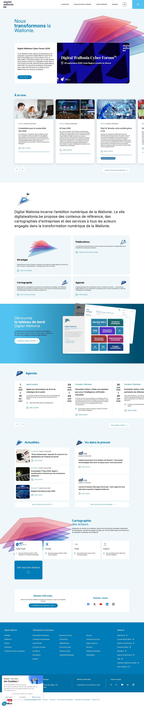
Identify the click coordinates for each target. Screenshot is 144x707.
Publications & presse (82, 4)
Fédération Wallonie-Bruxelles (127, 663)
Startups (35, 659)
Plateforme (7, 639)
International (36, 655)
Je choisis (22, 697)
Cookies (45, 699)
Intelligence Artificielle (93, 651)
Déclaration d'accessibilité (82, 699)
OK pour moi (36, 697)
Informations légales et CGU (32, 699)
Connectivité (63, 639)
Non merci (9, 697)
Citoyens (89, 635)
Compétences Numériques (41, 639)
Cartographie (101, 4)
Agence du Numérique (124, 655)
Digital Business (64, 643)
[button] (4, 703)
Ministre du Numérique (124, 643)
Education (89, 647)
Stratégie (65, 4)
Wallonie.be (121, 635)
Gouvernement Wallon (124, 639)
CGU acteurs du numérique (65, 699)
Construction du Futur (93, 639)
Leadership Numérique (66, 655)
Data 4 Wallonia (122, 667)
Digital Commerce (91, 643)
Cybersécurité (37, 643)
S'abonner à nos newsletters (88, 685)
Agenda (115, 4)
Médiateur (120, 651)
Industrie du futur (64, 651)
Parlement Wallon (122, 647)
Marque (6, 643)
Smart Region (90, 655)
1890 (118, 659)
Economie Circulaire (39, 647)
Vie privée (52, 699)
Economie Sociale (65, 647)
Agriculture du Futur (65, 635)
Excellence (36, 651)
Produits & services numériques (14, 651)
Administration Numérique (41, 635)
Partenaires (8, 647)
